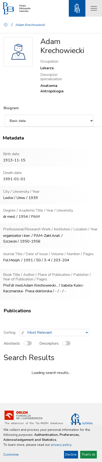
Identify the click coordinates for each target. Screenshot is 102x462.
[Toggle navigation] (93, 8)
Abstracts (12, 343)
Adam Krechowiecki (30, 25)
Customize (11, 454)
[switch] (29, 345)
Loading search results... (51, 372)
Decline (71, 454)
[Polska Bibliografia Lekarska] (8, 8)
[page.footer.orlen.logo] (23, 415)
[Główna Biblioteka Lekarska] (83, 423)
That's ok (88, 454)
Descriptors (49, 343)
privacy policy (61, 444)
